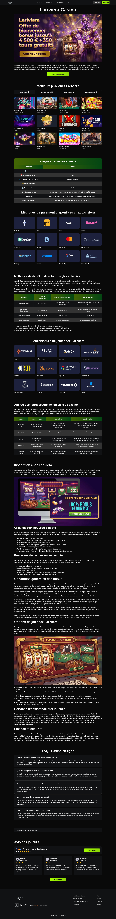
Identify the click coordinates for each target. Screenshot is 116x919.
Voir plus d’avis (58, 879)
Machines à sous (90, 92)
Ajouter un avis (92, 850)
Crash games (68, 92)
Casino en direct (46, 92)
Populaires (23, 92)
